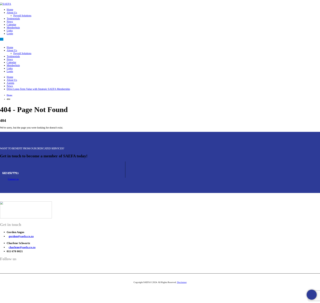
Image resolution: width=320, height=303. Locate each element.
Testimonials (13, 18)
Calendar (11, 24)
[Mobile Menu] (1, 39)
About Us (12, 12)
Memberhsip (13, 27)
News (10, 21)
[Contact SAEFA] (312, 295)
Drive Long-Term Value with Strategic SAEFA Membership (38, 89)
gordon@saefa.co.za (21, 236)
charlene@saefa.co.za (22, 247)
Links (10, 30)
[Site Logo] (5, 3)
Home (10, 9)
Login (10, 33)
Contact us (13, 179)
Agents (10, 83)
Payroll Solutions (22, 15)
